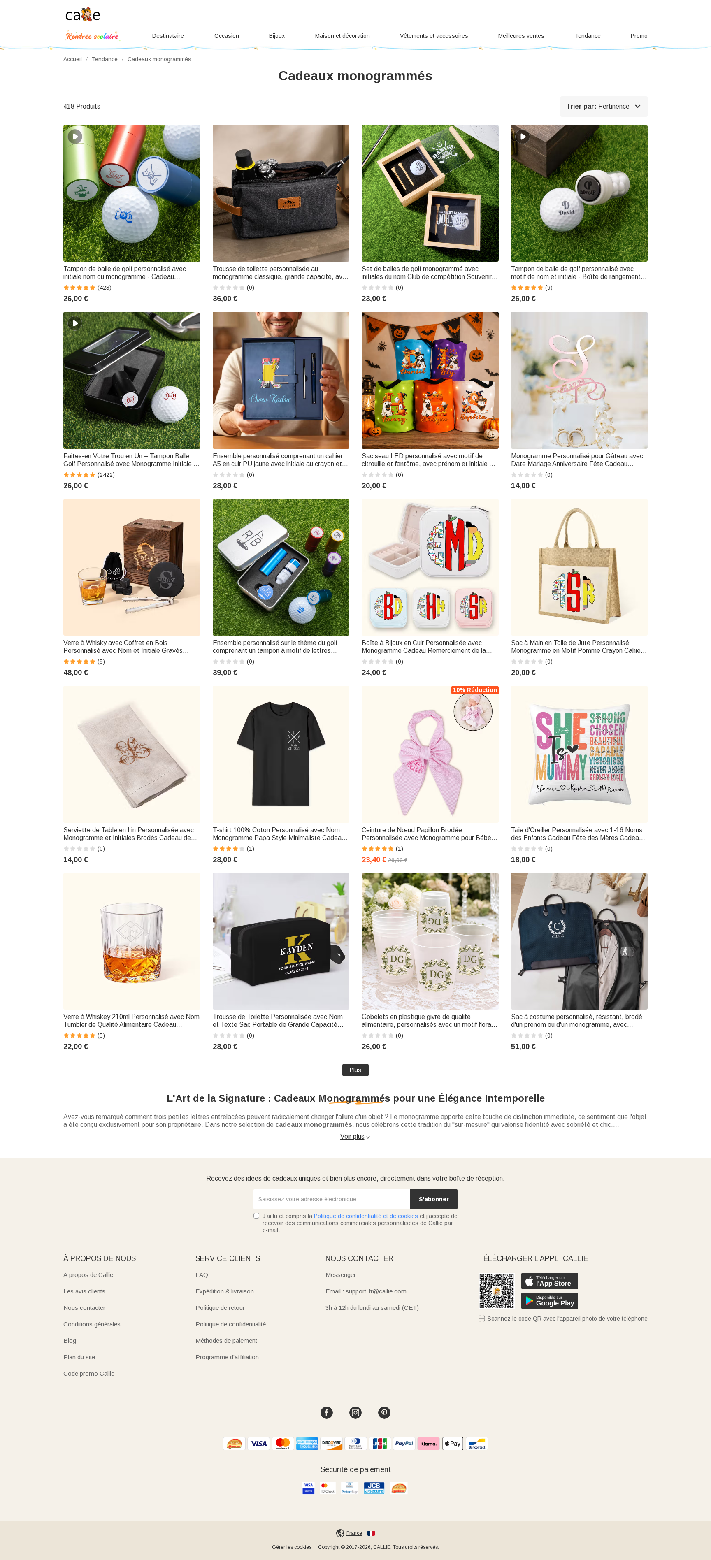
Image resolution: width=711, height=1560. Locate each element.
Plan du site (79, 1356)
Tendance (588, 35)
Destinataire (168, 35)
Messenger (340, 1274)
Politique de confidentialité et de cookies (366, 1216)
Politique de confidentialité (230, 1324)
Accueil (72, 59)
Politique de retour (220, 1307)
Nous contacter (84, 1307)
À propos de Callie (88, 1274)
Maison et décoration (342, 35)
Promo (639, 35)
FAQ (201, 1274)
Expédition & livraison (224, 1291)
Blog (69, 1340)
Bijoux (277, 35)
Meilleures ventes (521, 35)
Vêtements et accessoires (434, 35)
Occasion (226, 35)
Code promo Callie (88, 1373)
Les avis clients (84, 1291)
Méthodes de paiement (226, 1340)
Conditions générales (92, 1324)
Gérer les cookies (291, 1547)
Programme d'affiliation (227, 1356)
